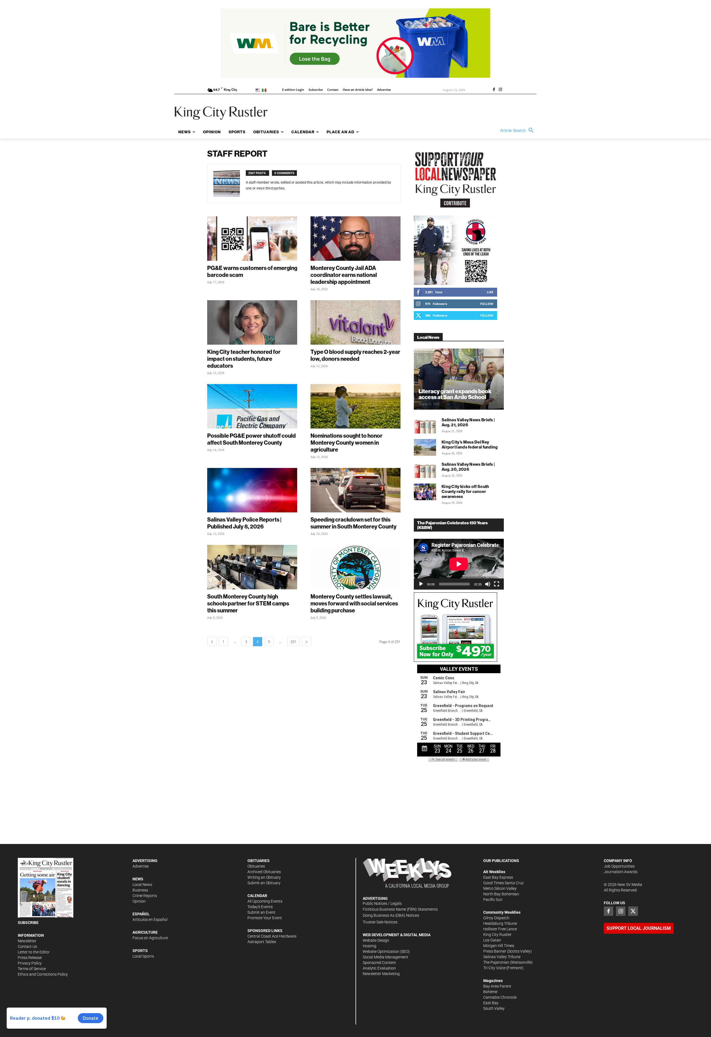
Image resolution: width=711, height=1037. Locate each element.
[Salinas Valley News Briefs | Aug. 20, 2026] (425, 469)
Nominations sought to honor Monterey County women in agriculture (346, 442)
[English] (259, 89)
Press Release (30, 957)
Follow (486, 304)
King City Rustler (497, 934)
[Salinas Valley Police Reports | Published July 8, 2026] (252, 490)
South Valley (494, 1008)
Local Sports (143, 956)
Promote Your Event (264, 918)
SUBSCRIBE (28, 922)
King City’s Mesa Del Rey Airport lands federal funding (470, 444)
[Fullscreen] (496, 584)
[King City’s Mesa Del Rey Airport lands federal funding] (425, 447)
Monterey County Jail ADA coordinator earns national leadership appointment (344, 274)
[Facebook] (493, 90)
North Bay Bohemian (501, 894)
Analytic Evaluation (379, 968)
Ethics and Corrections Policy (43, 974)
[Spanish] (265, 89)
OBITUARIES (258, 860)
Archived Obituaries (264, 872)
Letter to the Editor (34, 952)
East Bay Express (498, 877)
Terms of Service (32, 968)
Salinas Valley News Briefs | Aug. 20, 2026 (468, 467)
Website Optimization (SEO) (386, 951)
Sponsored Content (379, 962)
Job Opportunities (619, 866)
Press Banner (494, 951)
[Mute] (487, 584)
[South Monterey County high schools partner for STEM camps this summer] (252, 567)
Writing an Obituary (264, 877)
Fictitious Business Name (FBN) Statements (400, 909)
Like (490, 292)
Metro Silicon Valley (500, 888)
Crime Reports (144, 895)
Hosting (369, 946)
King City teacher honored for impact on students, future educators (244, 358)
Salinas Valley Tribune (501, 957)
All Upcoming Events (264, 901)
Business (140, 890)
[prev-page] (212, 641)
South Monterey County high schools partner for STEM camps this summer (248, 603)
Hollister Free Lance (500, 929)
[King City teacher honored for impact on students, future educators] (252, 322)
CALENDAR (257, 895)
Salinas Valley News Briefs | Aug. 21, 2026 (468, 422)
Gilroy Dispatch (496, 918)
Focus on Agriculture (150, 938)
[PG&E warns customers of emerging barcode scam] (252, 238)
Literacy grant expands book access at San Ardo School (455, 394)
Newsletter (27, 941)
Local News (142, 884)
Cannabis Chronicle (500, 997)
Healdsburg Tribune (500, 923)
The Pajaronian (496, 962)
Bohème (490, 992)
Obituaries (256, 866)
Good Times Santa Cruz (503, 883)
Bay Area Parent (497, 986)
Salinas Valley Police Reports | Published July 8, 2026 (244, 523)
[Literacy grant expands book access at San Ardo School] (459, 379)
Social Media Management (385, 957)
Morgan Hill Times (498, 945)
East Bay (491, 1003)
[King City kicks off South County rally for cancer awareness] (425, 492)
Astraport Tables (261, 942)
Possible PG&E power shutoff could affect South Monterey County (251, 439)
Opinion (139, 901)
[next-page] (306, 641)
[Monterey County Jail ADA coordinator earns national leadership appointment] (355, 238)
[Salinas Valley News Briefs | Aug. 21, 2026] (425, 425)
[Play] (421, 584)
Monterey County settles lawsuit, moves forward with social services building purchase (354, 603)
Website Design (376, 940)
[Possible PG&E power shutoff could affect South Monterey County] (252, 406)
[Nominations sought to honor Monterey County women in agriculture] (355, 406)
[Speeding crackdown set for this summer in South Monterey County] (355, 490)
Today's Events (260, 907)
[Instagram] (500, 90)
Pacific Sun (492, 899)
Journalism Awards (620, 872)
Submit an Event (261, 912)
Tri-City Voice (494, 968)
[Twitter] (633, 911)
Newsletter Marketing (381, 973)
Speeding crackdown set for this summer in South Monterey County (354, 523)
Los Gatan (492, 940)
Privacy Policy (30, 963)
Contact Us (27, 946)
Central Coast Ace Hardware (271, 936)
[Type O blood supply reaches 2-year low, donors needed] (355, 322)
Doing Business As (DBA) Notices (391, 915)
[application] (459, 564)
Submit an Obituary (264, 883)
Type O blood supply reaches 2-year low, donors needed (355, 355)
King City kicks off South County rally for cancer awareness (465, 491)
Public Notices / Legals (382, 903)
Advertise (140, 866)
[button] (518, 130)
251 (293, 641)
